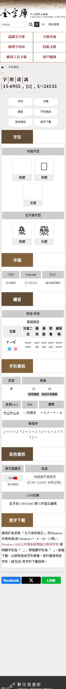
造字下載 (45, 122)
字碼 (45, 101)
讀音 (20, 111)
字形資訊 (13, 67)
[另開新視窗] (11, 579)
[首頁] (32, 12)
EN (43, 24)
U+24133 (31, 283)
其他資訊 (20, 122)
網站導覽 (53, 24)
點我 (18, 561)
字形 (20, 101)
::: (1, 1)
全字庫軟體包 (33, 533)
